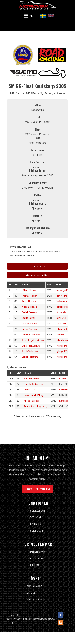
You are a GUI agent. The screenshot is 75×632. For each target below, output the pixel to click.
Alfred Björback (29, 306)
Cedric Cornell (29, 318)
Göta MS (60, 334)
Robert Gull (29, 389)
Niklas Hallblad (31, 401)
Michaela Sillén (29, 323)
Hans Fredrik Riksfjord (35, 395)
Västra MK (61, 312)
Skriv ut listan (37, 266)
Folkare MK (61, 329)
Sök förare (36, 530)
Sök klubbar (37, 510)
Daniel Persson (29, 312)
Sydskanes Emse (64, 301)
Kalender (35, 523)
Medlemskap (37, 551)
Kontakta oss (35, 585)
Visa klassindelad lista (37, 275)
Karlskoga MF (63, 290)
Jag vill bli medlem (37, 489)
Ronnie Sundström (31, 334)
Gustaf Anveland (30, 329)
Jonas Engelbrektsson (33, 340)
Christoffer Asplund (31, 345)
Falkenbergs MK (64, 306)
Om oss (31, 592)
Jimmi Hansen (29, 301)
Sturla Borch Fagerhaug (35, 406)
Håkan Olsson (29, 290)
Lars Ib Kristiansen (33, 384)
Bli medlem (36, 558)
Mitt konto (36, 564)
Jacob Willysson (30, 351)
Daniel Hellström (30, 356)
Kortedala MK (66, 378)
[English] (51, 15)
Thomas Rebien (29, 295)
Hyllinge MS (62, 345)
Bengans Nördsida (37, 599)
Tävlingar (35, 517)
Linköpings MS (66, 389)
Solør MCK (61, 318)
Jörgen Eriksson (32, 378)
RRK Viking (61, 295)
